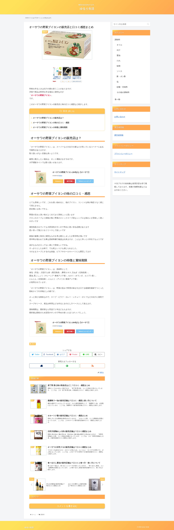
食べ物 (117, 99)
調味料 (33, 344)
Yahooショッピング (84, 181)
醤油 (118, 55)
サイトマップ (119, 172)
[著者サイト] (41, 366)
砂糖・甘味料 (122, 87)
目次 (65, 111)
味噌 (118, 66)
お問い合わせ (119, 117)
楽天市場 (69, 181)
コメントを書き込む (67, 506)
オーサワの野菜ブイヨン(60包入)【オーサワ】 (71, 172)
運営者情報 (118, 135)
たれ (118, 61)
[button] (148, 24)
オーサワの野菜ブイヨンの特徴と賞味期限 (50, 127)
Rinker (60, 175)
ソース (119, 71)
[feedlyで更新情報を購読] (67, 366)
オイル (119, 45)
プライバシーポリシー (123, 154)
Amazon (58, 181)
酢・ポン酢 (121, 76)
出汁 (118, 50)
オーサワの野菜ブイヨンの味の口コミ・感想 (51, 123)
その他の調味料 (123, 92)
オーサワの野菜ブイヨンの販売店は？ (48, 118)
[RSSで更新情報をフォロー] (92, 366)
